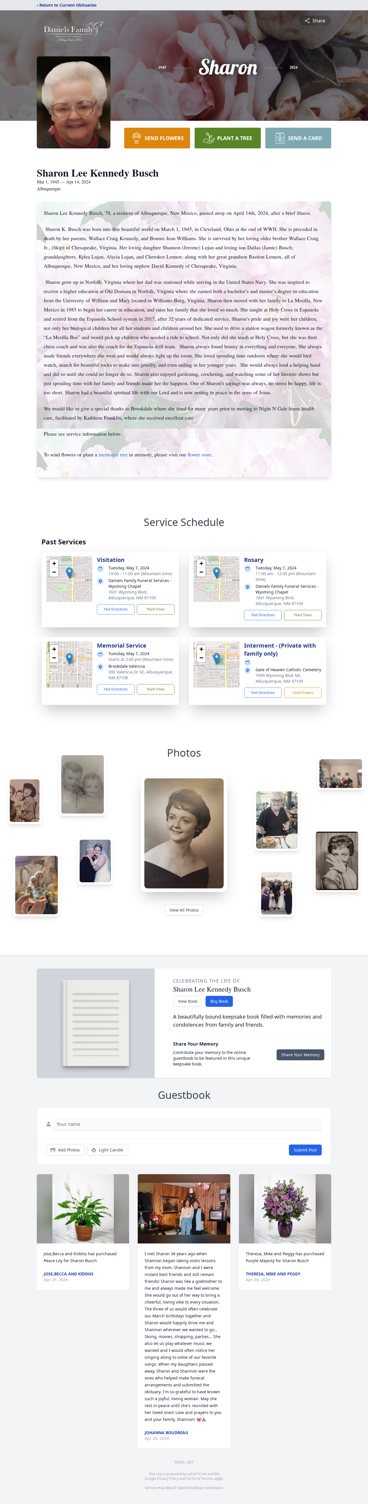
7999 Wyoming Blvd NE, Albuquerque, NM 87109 (279, 678)
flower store (199, 454)
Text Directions (116, 609)
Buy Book (219, 1001)
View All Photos (184, 910)
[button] (69, 573)
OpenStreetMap (190, 1487)
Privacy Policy (168, 1478)
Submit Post (305, 1150)
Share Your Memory (300, 1054)
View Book (187, 1001)
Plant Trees (156, 609)
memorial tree (113, 454)
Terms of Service (199, 1478)
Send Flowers (303, 692)
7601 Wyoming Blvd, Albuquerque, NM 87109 (132, 594)
